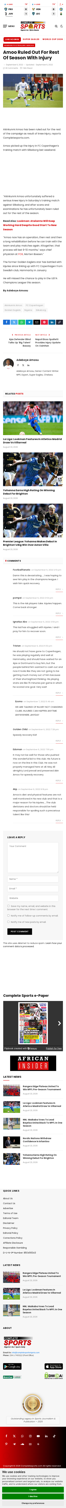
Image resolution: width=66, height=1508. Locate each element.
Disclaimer (8, 1223)
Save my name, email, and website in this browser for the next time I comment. (31, 908)
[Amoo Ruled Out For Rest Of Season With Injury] (33, 106)
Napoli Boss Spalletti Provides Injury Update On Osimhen (47, 342)
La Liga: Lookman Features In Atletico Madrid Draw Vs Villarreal (32, 440)
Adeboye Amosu (27, 360)
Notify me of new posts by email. (28, 922)
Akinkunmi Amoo (13, 305)
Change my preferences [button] (33, 1503)
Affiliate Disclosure (13, 1242)
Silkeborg (41, 310)
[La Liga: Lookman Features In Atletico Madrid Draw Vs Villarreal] (33, 418)
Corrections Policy (12, 1237)
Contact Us (9, 1203)
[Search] (56, 26)
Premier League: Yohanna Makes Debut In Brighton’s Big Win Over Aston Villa (30, 543)
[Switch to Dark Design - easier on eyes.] (61, 26)
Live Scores (12, 39)
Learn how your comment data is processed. (32, 945)
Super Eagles (31, 39)
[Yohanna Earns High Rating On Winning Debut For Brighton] (33, 469)
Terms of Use (10, 1213)
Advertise (8, 1208)
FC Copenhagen (34, 305)
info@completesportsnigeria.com (25, 1353)
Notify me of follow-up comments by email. (34, 915)
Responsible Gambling (15, 1247)
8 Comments (12, 68)
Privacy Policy (10, 1228)
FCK (20, 254)
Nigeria (28, 310)
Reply (58, 589)
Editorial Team (10, 1218)
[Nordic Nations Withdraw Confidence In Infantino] (11, 1142)
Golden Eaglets (13, 310)
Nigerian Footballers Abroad (19, 45)
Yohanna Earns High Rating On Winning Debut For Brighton (29, 492)
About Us (8, 1198)
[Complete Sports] (33, 26)
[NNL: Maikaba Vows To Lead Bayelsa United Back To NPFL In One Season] (11, 1124)
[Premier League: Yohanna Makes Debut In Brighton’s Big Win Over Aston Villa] (33, 520)
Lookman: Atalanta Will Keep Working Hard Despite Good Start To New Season (30, 225)
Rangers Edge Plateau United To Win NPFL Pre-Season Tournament (42, 1088)
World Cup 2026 (53, 39)
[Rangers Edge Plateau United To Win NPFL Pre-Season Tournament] (11, 1090)
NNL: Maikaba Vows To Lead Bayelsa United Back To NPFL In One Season (42, 1122)
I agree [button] (33, 1489)
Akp (15, 789)
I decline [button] (33, 1496)
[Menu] (9, 26)
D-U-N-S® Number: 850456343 (19, 1252)
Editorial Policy (10, 1233)
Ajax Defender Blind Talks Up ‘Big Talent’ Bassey (19, 342)
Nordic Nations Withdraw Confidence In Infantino (37, 1140)
